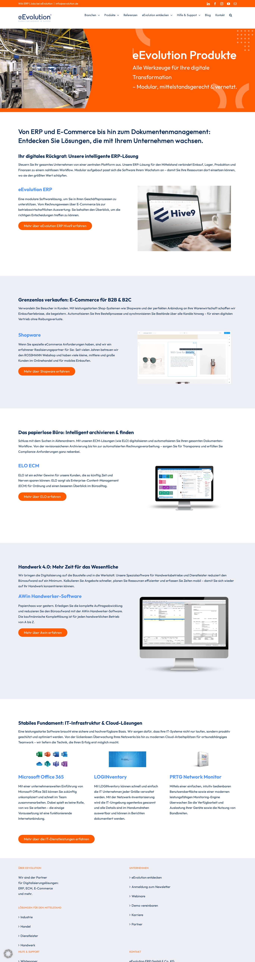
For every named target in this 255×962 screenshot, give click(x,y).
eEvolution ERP (35, 189)
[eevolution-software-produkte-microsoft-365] (51, 753)
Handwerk (28, 945)
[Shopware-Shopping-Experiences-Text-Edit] (184, 333)
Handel (26, 926)
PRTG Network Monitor (196, 777)
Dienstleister (29, 936)
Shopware (29, 335)
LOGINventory (110, 777)
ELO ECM (28, 465)
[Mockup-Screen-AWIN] (184, 594)
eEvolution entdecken (147, 877)
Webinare (138, 896)
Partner (137, 924)
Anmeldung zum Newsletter (151, 887)
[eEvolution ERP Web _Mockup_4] (184, 187)
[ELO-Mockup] (184, 460)
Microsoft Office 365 (41, 777)
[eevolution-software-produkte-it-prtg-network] (203, 753)
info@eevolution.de (67, 3)
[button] (230, 15)
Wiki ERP (23, 3)
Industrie (27, 917)
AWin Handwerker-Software (50, 596)
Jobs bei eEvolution (41, 3)
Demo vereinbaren (145, 905)
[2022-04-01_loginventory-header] (127, 753)
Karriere (137, 915)
